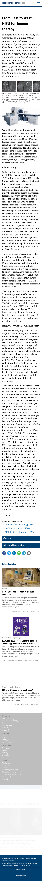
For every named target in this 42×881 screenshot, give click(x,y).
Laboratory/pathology (10, 720)
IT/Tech (5, 727)
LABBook (5, 740)
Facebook (6, 748)
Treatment (6, 723)
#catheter (33, 611)
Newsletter (6, 765)
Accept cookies (21, 875)
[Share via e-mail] (29, 553)
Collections (6, 735)
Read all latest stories (15, 545)
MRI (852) (10, 532)
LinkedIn (5, 755)
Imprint (5, 779)
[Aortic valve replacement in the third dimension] (21, 577)
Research (5, 730)
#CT (38, 611)
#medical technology (21, 660)
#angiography (16, 611)
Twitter (4, 750)
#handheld (18, 704)
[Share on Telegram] (24, 553)
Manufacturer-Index (9, 742)
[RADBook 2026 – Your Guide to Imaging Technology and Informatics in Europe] (21, 626)
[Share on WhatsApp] (19, 553)
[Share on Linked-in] (14, 553)
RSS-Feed (6, 757)
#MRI (30, 660)
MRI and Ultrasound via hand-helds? (17, 690)
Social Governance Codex (12, 774)
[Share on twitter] (9, 553)
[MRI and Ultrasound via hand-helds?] (21, 675)
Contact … (10, 538)
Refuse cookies (21, 869)
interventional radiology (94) (19, 524)
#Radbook (36, 660)
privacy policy (18, 863)
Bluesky (5, 752)
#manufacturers (34, 704)
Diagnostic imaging (9, 718)
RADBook (5, 738)
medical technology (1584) (17, 528)
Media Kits (6, 763)
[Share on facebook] (4, 553)
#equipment (10, 660)
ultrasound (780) (26, 532)
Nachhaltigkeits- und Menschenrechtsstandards (12, 771)
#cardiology (25, 611)
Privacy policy (7, 776)
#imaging (25, 704)
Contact (5, 767)
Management (7, 725)
